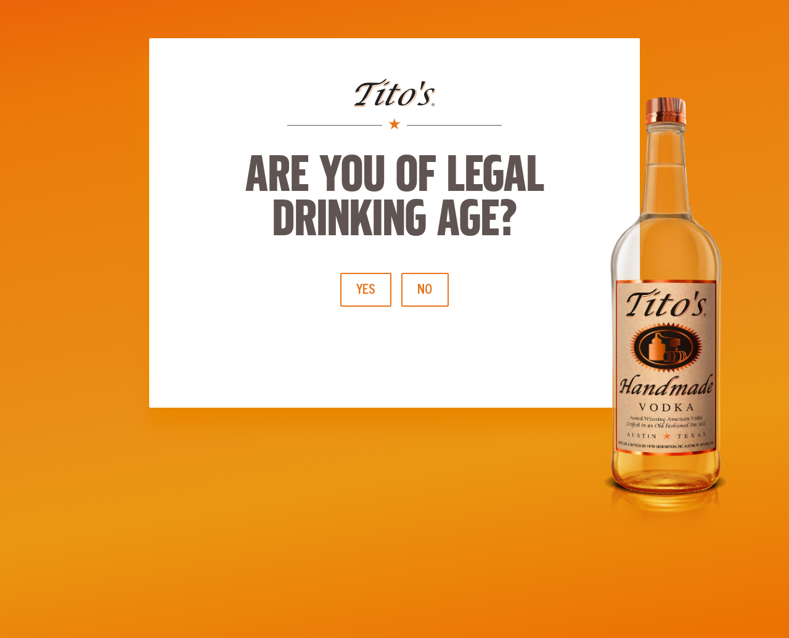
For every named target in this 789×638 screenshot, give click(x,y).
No (425, 288)
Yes (365, 288)
